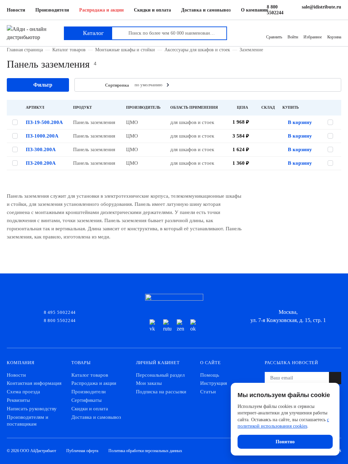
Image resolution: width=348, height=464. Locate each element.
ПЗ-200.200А (41, 163)
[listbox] (153, 85)
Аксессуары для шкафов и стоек (197, 49)
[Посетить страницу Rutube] (167, 326)
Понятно (285, 441)
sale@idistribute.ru (321, 7)
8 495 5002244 (60, 311)
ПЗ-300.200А (41, 149)
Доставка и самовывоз (206, 10)
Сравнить (274, 37)
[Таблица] (84, 85)
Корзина (334, 37)
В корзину (300, 122)
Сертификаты (86, 400)
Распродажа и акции (101, 10)
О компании (254, 10)
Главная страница (25, 49)
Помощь (209, 375)
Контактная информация (34, 383)
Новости (16, 10)
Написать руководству (32, 408)
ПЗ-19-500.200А (44, 122)
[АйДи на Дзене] (181, 326)
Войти (293, 37)
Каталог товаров (69, 49)
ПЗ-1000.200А (42, 136)
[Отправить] (335, 378)
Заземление (251, 49)
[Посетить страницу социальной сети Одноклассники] (194, 326)
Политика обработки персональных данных (145, 450)
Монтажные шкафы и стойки (125, 49)
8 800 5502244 (275, 9)
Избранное (312, 37)
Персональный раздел (160, 375)
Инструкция (213, 383)
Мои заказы (149, 383)
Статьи (208, 391)
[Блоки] (94, 85)
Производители (52, 10)
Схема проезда (23, 391)
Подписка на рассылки (161, 391)
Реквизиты (18, 400)
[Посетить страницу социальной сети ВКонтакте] (154, 326)
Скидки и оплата (152, 10)
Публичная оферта (82, 450)
